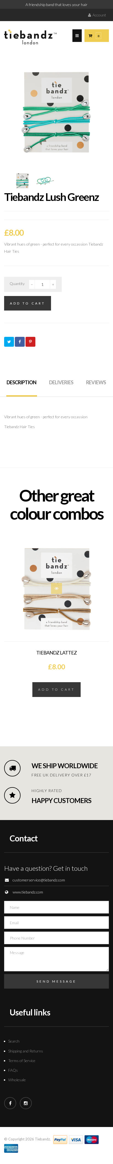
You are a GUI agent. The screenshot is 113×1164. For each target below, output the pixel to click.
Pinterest (30, 342)
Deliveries (61, 382)
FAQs (13, 1070)
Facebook (20, 342)
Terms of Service (21, 1060)
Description (21, 382)
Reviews (96, 382)
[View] (56, 588)
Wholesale (17, 1079)
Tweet (9, 342)
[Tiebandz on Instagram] (26, 1103)
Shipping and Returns (25, 1051)
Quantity (17, 283)
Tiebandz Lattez (56, 653)
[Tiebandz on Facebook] (10, 1103)
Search (13, 1041)
